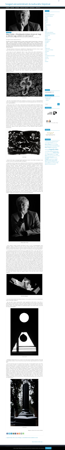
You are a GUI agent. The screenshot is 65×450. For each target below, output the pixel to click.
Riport (46, 45)
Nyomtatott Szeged (48, 97)
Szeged (47, 159)
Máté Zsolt (46, 154)
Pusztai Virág (53, 155)
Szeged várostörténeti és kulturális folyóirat (27, 4)
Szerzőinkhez (32, 7)
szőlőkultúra (49, 162)
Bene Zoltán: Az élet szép (37, 441)
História (46, 27)
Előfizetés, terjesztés (24, 7)
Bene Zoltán (13, 37)
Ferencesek (47, 149)
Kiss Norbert (54, 151)
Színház (46, 54)
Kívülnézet (46, 36)
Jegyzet (46, 30)
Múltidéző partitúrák (48, 39)
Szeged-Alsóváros (51, 159)
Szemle (46, 52)
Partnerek (17, 7)
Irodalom (46, 29)
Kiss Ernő (49, 151)
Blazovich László (53, 144)
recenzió (56, 155)
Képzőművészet (47, 35)
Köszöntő (46, 38)
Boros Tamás (52, 145)
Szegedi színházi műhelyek (49, 49)
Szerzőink (12, 7)
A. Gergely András (47, 141)
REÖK (58, 155)
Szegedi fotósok (9, 32)
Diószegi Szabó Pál (54, 147)
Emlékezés (46, 19)
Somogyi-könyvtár (49, 157)
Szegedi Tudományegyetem (51, 161)
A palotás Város (47, 13)
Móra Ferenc (54, 154)
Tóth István (54, 162)
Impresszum (38, 7)
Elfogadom (48, 448)
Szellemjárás (47, 51)
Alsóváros (51, 141)
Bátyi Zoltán (17, 37)
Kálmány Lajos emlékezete (49, 32)
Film (45, 23)
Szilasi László (57, 161)
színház (46, 162)
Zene (45, 60)
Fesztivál (46, 22)
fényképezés (28, 37)
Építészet (46, 20)
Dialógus (46, 17)
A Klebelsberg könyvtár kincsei (49, 14)
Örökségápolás (47, 41)
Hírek (45, 26)
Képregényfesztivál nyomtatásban (50, 33)
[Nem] (63, 448)
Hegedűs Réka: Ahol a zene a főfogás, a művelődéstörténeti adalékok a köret (21, 437)
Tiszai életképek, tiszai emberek (50, 55)
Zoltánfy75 (46, 61)
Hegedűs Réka (53, 149)
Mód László (50, 154)
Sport (46, 46)
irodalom (46, 151)
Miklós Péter (56, 153)
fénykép (25, 37)
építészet (54, 164)
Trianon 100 (47, 58)
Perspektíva (46, 42)
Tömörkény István (50, 164)
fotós (31, 37)
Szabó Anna (55, 157)
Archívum (47, 100)
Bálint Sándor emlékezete (49, 16)
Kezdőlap (7, 7)
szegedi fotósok (37, 37)
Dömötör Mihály (22, 37)
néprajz (49, 155)
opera (50, 155)
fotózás (33, 37)
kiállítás (57, 151)
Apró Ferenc (50, 143)
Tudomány (46, 57)
